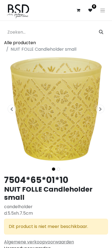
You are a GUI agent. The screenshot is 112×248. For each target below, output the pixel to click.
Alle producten (20, 43)
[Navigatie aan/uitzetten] (102, 10)
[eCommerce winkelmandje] (78, 10)
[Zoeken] (101, 32)
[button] (12, 109)
